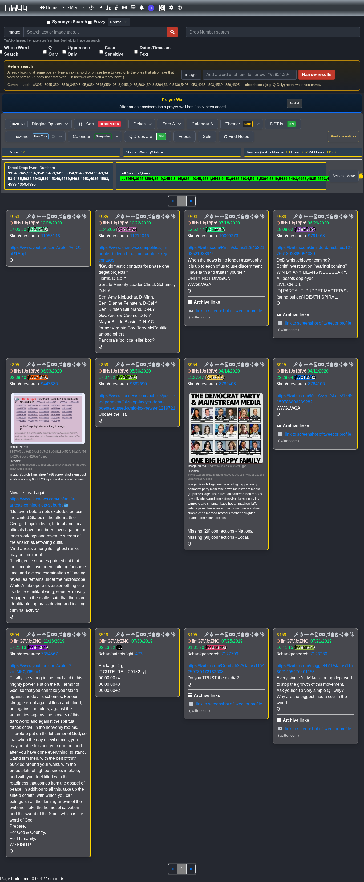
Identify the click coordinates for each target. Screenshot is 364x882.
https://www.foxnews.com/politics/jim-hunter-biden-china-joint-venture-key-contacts (133, 253)
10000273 (228, 236)
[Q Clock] (91, 7)
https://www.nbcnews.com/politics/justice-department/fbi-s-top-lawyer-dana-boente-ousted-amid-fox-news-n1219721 (137, 401)
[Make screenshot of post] (64, 217)
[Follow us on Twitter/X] (161, 7)
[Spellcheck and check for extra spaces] (84, 217)
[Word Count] (33, 217)
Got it (294, 103)
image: (191, 74)
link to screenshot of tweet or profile (228, 310)
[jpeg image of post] (48, 217)
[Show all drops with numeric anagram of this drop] (43, 217)
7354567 (49, 654)
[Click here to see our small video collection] (124, 7)
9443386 (49, 384)
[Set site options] (171, 7)
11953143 (50, 236)
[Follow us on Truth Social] (151, 7)
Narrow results (316, 74)
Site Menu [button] (72, 7)
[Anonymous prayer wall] (116, 7)
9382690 (138, 384)
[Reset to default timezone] (53, 136)
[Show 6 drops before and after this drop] (38, 217)
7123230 (318, 654)
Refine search (20, 66)
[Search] (172, 32)
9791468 (316, 236)
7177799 (229, 654)
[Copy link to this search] (361, 176)
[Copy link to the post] (73, 217)
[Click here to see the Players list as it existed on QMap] (108, 7)
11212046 (139, 236)
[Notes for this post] (59, 217)
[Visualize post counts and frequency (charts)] (100, 7)
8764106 (316, 384)
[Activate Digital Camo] (53, 217)
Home (51, 7)
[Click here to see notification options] (142, 7)
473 (139, 654)
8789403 (227, 384)
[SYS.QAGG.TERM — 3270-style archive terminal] (133, 7)
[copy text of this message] (68, 217)
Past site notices (343, 136)
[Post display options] (28, 217)
